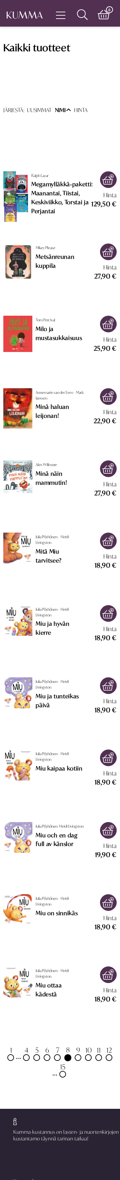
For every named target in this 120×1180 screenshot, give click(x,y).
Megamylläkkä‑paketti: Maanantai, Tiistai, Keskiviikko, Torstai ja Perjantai (62, 198)
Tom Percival (45, 319)
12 (109, 1050)
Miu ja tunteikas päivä (57, 701)
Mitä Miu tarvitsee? (49, 556)
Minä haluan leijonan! (52, 411)
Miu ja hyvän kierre (52, 628)
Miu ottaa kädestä (49, 990)
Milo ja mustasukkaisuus (59, 333)
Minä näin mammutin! (51, 478)
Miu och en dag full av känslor (56, 840)
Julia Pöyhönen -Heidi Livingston (60, 826)
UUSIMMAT (39, 110)
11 (99, 1050)
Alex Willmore (46, 464)
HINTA (81, 110)
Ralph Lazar (40, 175)
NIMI (60, 110)
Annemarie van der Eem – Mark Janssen (60, 395)
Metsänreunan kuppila (55, 261)
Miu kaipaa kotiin (59, 768)
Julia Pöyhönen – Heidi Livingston (52, 539)
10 (88, 1050)
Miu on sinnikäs (57, 913)
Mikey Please (45, 247)
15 (62, 1066)
